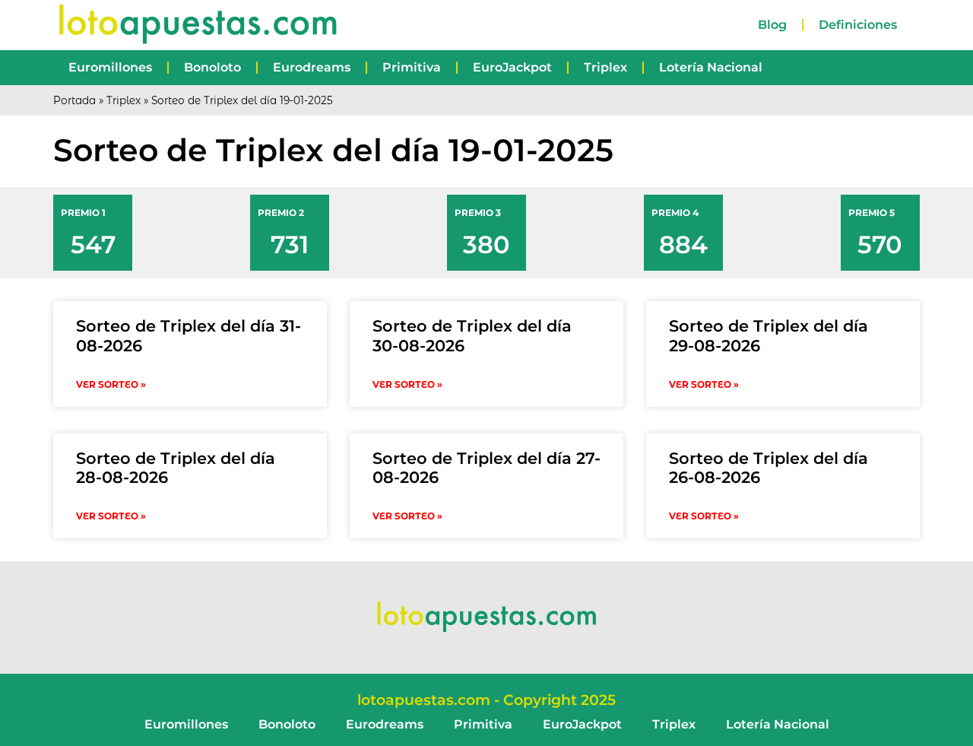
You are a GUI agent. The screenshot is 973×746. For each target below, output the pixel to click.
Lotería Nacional (710, 67)
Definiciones (858, 24)
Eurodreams (311, 67)
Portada (74, 100)
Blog (772, 24)
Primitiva (411, 67)
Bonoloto (212, 67)
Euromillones (110, 67)
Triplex (605, 67)
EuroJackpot (512, 67)
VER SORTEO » (111, 384)
